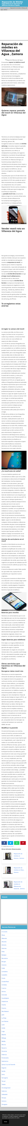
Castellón (4, 975)
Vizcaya (4, 1098)
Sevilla (3, 1071)
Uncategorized (6, 1088)
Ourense (4, 1051)
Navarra (4, 1048)
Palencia (4, 1054)
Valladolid (4, 1094)
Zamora (6, 8)
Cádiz (3, 968)
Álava (3, 935)
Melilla (3, 1041)
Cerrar (5, 1121)
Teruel (3, 1081)
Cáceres (4, 965)
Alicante (4, 942)
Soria (3, 1074)
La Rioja (4, 1018)
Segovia (4, 1068)
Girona (4, 991)
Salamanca (5, 1061)
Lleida (3, 1028)
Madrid (4, 1034)
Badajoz (4, 955)
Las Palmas (5, 1021)
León (3, 1025)
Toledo (4, 1084)
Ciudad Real (5, 981)
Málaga (4, 1038)
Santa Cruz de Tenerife (8, 1064)
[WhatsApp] (16, 842)
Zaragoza (4, 1104)
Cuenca (4, 988)
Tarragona (5, 1078)
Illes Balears (5, 1011)
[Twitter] (10, 842)
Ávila (3, 951)
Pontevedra (5, 1058)
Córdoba (4, 985)
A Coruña (4, 932)
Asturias (4, 948)
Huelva (4, 1005)
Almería (4, 945)
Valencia (4, 1091)
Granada (4, 995)
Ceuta (3, 978)
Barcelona (5, 958)
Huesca (4, 1008)
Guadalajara (5, 998)
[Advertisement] (14, 25)
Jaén (3, 1015)
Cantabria (5, 971)
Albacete (4, 938)
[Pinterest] (23, 842)
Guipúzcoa (5, 1001)
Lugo (3, 1031)
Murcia (4, 1044)
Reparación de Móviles (12, 2)
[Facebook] (4, 842)
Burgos (4, 961)
